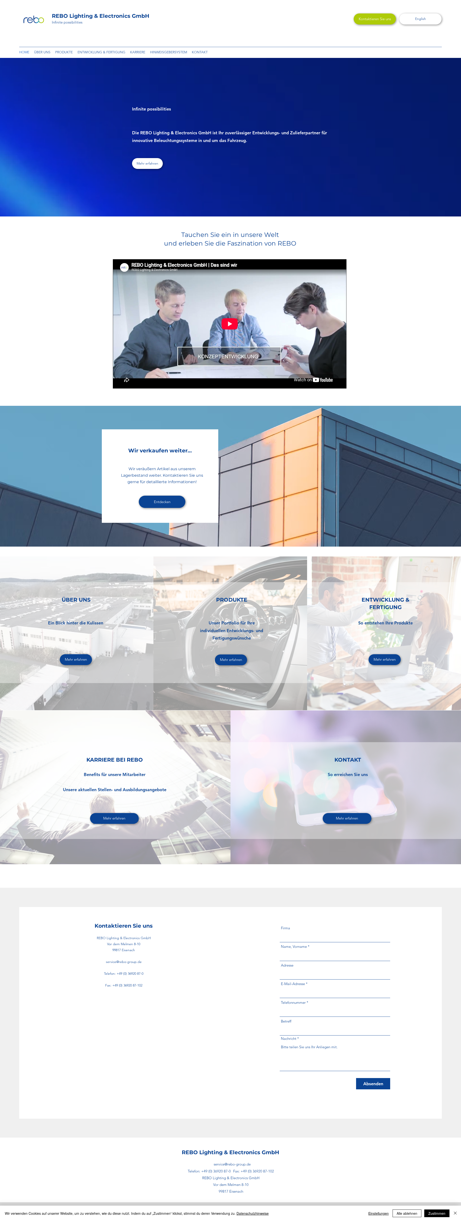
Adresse (287, 965)
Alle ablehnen (407, 1213)
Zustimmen (436, 1213)
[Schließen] (455, 1213)
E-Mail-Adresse (293, 984)
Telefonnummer (293, 1002)
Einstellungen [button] (378, 1213)
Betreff (286, 1021)
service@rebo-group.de (124, 962)
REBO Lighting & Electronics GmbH (100, 16)
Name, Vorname (294, 946)
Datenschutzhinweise (253, 1213)
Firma (285, 928)
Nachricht (288, 1038)
